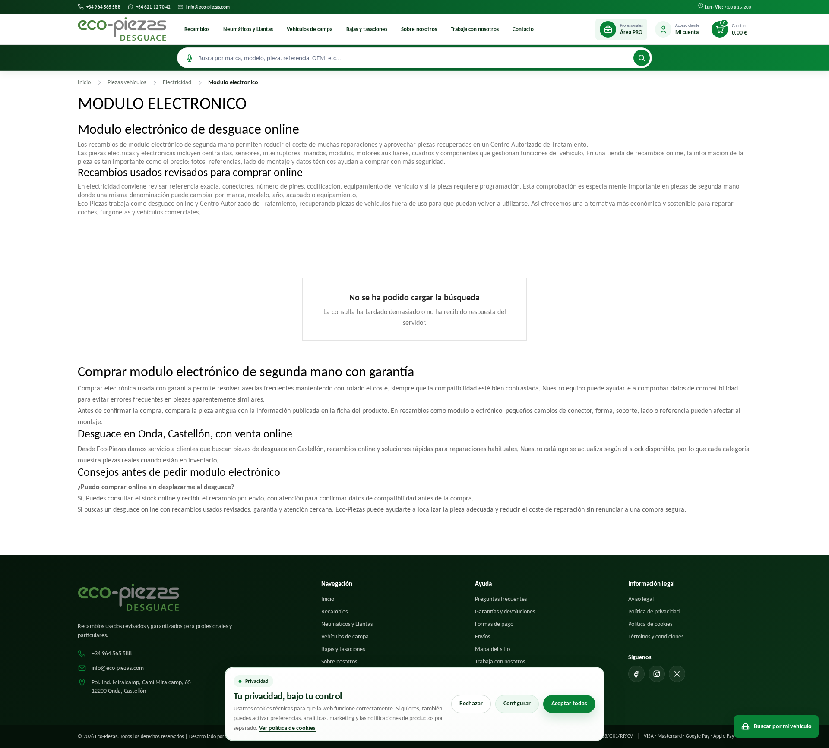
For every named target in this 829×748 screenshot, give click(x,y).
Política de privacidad (654, 611)
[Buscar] (641, 58)
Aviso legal (641, 599)
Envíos (482, 636)
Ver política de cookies (287, 728)
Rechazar (471, 703)
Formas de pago (494, 624)
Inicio (327, 599)
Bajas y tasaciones (366, 29)
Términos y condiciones (655, 636)
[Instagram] (657, 674)
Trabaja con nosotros (475, 29)
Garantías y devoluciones (505, 611)
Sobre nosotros (419, 29)
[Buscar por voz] (189, 58)
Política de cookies (650, 624)
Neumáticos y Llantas (248, 29)
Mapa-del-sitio (492, 649)
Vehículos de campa (309, 29)
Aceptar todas (569, 703)
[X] (677, 674)
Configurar (517, 703)
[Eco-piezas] (122, 29)
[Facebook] (636, 674)
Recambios (196, 29)
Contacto (523, 29)
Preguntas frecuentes (501, 599)
